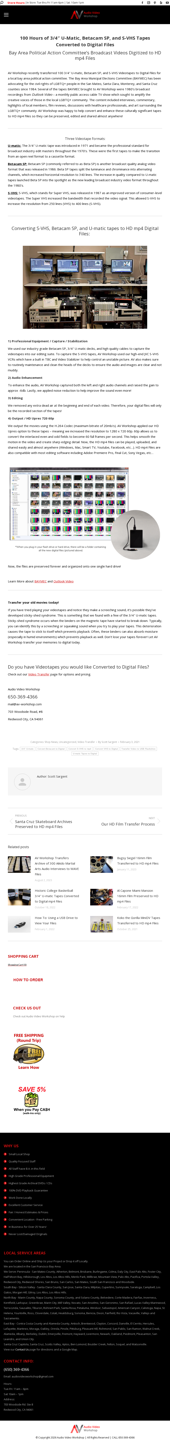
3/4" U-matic (27, 749)
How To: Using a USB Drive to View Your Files (56, 920)
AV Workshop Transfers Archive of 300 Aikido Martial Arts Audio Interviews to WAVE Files (57, 866)
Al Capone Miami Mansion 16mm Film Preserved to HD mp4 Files (137, 895)
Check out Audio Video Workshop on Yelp (39, 1016)
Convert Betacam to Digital (51, 749)
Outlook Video (63, 581)
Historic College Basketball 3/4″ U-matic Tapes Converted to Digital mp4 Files (57, 895)
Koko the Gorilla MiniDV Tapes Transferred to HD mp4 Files (138, 920)
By (107, 742)
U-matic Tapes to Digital (85, 753)
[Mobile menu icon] (6, 14)
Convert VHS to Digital (106, 749)
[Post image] (19, 864)
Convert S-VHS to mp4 (79, 749)
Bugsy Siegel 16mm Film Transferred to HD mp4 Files (138, 860)
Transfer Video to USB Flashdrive (138, 749)
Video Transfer (39, 674)
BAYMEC (40, 581)
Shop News (51, 742)
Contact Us (22, 1349)
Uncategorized (67, 742)
